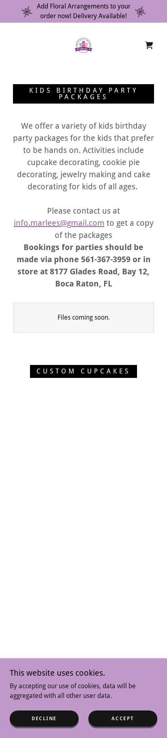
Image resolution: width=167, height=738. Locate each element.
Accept (122, 718)
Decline (44, 718)
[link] (83, 45)
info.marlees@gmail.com (59, 223)
